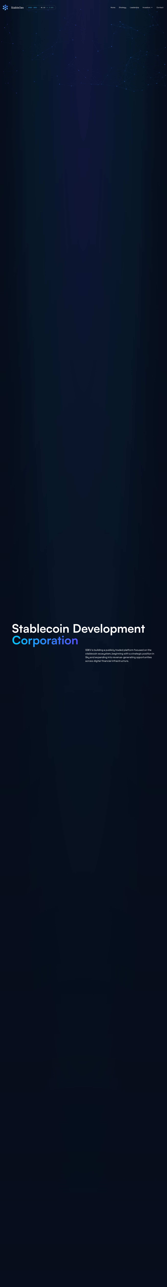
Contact (160, 7)
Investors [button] (147, 7)
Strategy (122, 7)
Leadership (134, 7)
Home (113, 7)
